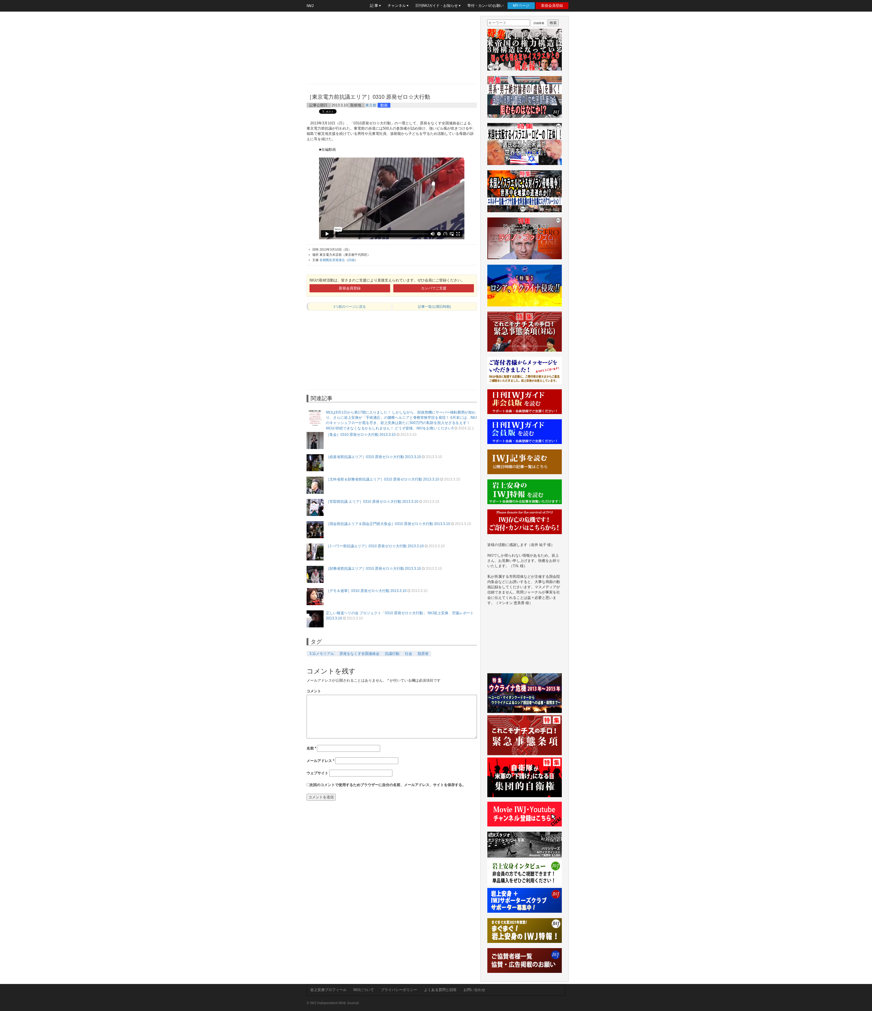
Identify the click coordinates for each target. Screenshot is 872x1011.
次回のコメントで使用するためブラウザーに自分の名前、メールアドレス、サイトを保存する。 (388, 785)
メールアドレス (320, 761)
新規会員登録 (552, 5)
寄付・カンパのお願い (485, 5)
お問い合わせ (474, 990)
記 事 (374, 5)
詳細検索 (538, 23)
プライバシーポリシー (399, 990)
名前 (311, 748)
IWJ (310, 5)
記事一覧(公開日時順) (434, 306)
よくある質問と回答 (440, 990)
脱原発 (423, 654)
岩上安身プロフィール (328, 990)
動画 (384, 105)
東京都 (370, 105)
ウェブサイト (317, 773)
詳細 (351, 260)
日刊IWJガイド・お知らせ (437, 5)
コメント (314, 691)
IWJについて (363, 990)
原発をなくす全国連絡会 (359, 654)
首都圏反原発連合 (332, 260)
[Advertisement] (392, 47)
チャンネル (397, 5)
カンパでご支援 (433, 288)
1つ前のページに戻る (349, 306)
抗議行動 (392, 654)
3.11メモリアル (321, 654)
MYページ (521, 5)
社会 (408, 654)
